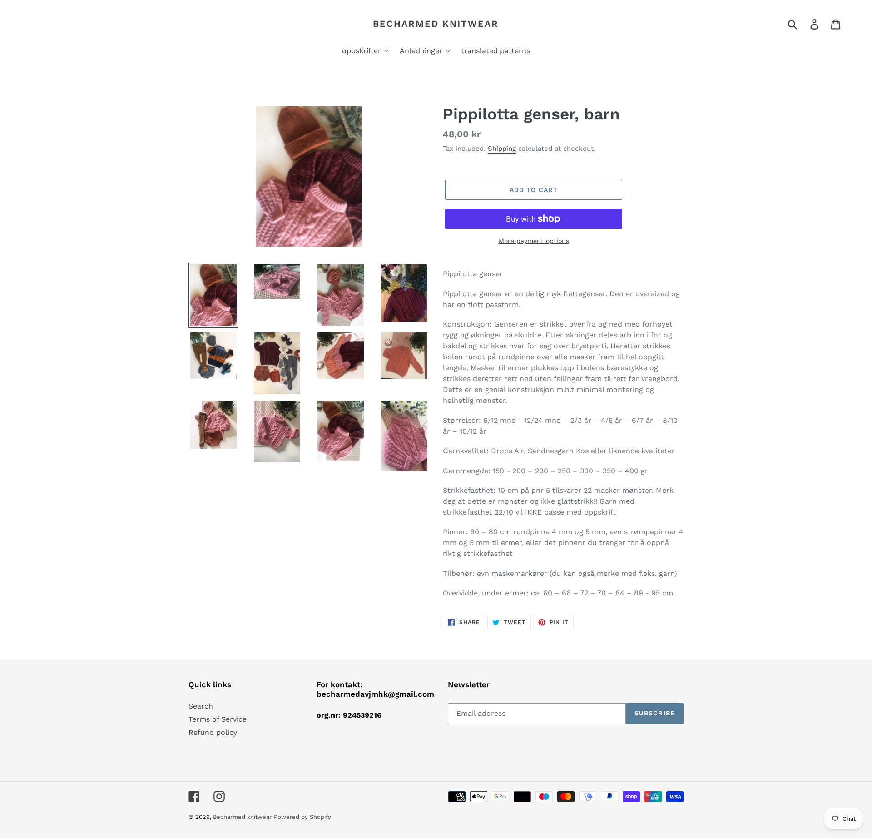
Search (200, 706)
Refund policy (212, 732)
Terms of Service (217, 719)
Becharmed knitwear (436, 23)
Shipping (502, 148)
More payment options (534, 240)
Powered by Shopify (302, 816)
